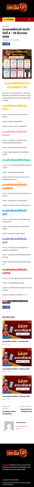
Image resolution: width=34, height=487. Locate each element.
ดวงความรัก (24, 301)
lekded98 (16, 480)
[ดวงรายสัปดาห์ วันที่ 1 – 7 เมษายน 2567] (17, 330)
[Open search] (29, 19)
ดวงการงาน (11, 301)
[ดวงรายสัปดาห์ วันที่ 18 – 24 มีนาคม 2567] (17, 385)
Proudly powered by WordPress (11, 483)
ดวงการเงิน (17, 301)
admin (17, 40)
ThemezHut (9, 485)
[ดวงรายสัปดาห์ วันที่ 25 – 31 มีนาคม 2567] (17, 358)
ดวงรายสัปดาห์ (5, 26)
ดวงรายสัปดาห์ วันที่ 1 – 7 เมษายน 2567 (15, 341)
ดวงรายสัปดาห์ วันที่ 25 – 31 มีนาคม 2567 (16, 369)
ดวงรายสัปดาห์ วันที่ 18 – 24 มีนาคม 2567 (16, 396)
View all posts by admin (21, 427)
